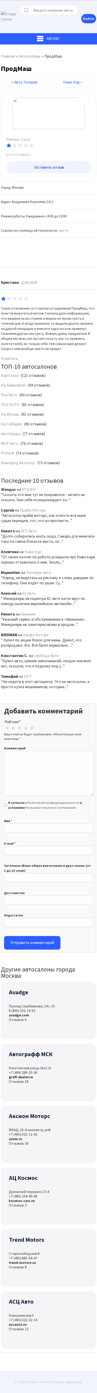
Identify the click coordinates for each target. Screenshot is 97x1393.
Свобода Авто (46, 655)
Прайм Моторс (33, 510)
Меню (53, 39)
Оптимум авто (38, 572)
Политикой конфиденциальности (53, 803)
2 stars (13, 728)
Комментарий (14, 748)
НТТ (28, 676)
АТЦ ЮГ (29, 489)
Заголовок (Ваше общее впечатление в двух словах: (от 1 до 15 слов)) (47, 868)
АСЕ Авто (29, 530)
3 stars (19, 728)
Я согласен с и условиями (45, 805)
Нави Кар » (72, 82)
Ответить (9, 358)
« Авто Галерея (24, 82)
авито (63, 230)
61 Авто (29, 593)
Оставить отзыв (49, 167)
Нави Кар (33, 551)
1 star (7, 728)
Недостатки (13, 915)
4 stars (25, 728)
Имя (7, 821)
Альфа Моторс (36, 634)
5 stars (31, 728)
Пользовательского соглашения (50, 808)
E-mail (9, 843)
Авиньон (28, 614)
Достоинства (14, 893)
